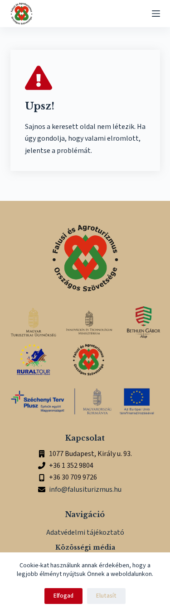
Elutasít (106, 596)
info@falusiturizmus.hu (85, 489)
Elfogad (63, 596)
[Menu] (156, 14)
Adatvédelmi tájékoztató (85, 532)
